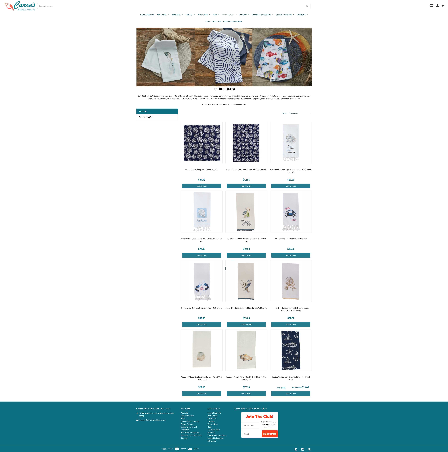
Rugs (215, 14)
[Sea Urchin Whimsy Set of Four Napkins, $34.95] (202, 143)
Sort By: (285, 113)
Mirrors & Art (203, 14)
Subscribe (269, 433)
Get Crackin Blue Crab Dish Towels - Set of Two (201, 308)
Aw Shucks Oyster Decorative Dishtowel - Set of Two (201, 240)
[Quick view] (196, 161)
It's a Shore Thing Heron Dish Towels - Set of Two (246, 240)
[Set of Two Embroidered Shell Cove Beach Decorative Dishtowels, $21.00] (291, 281)
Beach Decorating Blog (190, 432)
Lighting (189, 14)
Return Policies (187, 424)
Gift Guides (301, 14)
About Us (184, 413)
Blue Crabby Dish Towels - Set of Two (291, 238)
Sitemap (184, 438)
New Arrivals (161, 14)
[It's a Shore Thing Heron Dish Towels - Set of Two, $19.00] (246, 212)
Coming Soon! (246, 324)
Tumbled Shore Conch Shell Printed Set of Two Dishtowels (246, 378)
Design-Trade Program (190, 421)
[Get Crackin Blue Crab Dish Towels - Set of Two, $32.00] (202, 281)
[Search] (307, 6)
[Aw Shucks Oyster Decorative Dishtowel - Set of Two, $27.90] (202, 212)
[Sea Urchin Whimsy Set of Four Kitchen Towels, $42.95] (246, 143)
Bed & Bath (176, 14)
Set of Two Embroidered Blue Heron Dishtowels (246, 308)
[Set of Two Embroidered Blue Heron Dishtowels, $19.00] (246, 281)
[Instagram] (302, 449)
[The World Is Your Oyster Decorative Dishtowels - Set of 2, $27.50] (291, 143)
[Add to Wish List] (207, 161)
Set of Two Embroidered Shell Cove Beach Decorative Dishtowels (291, 309)
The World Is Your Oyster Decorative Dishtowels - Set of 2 (291, 170)
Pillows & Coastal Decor (261, 14)
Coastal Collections (284, 14)
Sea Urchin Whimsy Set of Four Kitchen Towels (246, 169)
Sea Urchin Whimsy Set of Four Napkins (202, 169)
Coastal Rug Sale (147, 14)
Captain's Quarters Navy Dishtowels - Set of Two (291, 378)
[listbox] (300, 113)
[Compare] (201, 161)
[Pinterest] (309, 449)
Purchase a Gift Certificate (191, 435)
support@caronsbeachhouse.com (152, 420)
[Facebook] (296, 449)
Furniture (243, 14)
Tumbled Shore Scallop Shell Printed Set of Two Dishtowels (201, 378)
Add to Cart (202, 186)
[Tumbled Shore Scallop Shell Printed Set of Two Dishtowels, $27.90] (202, 350)
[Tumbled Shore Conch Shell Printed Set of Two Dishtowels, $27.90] (246, 350)
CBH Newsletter (187, 415)
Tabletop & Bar (228, 14)
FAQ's (183, 418)
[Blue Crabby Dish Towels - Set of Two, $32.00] (291, 212)
